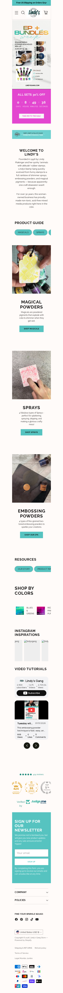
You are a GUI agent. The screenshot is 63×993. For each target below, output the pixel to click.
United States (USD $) (29, 932)
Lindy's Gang (34, 681)
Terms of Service (21, 953)
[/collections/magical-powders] (31, 54)
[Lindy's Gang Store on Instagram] (27, 919)
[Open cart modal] (45, 12)
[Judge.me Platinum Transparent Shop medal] (16, 787)
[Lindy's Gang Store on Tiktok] (32, 919)
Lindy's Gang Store (38, 938)
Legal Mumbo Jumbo (24, 958)
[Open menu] (16, 12)
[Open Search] (23, 12)
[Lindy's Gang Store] (34, 12)
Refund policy (40, 948)
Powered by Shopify (23, 940)
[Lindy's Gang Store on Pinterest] (21, 919)
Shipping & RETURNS (23, 948)
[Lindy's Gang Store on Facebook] (16, 919)
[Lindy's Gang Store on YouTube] (37, 919)
